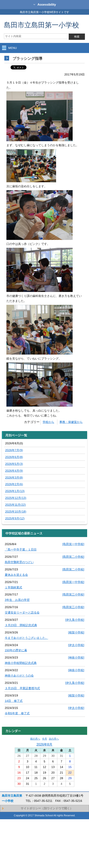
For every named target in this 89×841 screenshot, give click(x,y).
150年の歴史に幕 (16, 650)
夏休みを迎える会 (16, 574)
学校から (48, 422)
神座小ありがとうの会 (19, 675)
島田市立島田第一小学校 (41, 24)
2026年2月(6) (14, 484)
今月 (44, 738)
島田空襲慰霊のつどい (19, 562)
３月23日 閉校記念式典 (21, 625)
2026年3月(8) (14, 477)
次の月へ (54, 738)
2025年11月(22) (15, 504)
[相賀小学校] (76, 632)
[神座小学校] (76, 657)
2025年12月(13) (15, 497)
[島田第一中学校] (73, 544)
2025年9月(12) (15, 518)
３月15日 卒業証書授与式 (22, 688)
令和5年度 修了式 (17, 713)
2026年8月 (44, 744)
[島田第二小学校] (73, 556)
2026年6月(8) (14, 457)
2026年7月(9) (14, 450)
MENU (12, 48)
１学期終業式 (13, 587)
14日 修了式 (14, 700)
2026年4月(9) (14, 470)
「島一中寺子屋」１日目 (21, 549)
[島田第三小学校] (73, 594)
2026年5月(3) (14, 463)
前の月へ (35, 738)
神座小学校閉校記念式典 (21, 663)
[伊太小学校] (76, 645)
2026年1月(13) (15, 491)
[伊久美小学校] (74, 619)
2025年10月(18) (15, 511)
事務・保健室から (71, 422)
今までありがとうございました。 (26, 637)
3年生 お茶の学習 (17, 600)
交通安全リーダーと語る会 (22, 612)
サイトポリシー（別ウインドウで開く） (47, 808)
